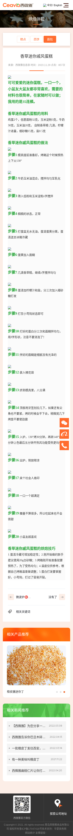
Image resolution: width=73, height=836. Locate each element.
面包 (50, 39)
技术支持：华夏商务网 (54, 828)
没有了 (52, 597)
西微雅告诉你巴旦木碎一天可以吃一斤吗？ (37, 738)
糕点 (23, 39)
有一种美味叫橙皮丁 (37, 759)
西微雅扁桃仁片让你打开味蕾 (37, 772)
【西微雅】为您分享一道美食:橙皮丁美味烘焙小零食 (37, 727)
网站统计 (30, 833)
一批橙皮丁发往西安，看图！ (37, 750)
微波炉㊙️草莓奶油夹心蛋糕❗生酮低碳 (24, 597)
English (58, 5)
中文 (49, 5)
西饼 (36, 39)
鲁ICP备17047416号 (30, 828)
